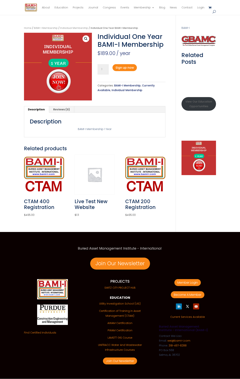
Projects (78, 7)
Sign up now (125, 67)
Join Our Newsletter (120, 263)
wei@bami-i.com (178, 341)
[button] (85, 38)
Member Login (187, 282)
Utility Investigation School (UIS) (120, 303)
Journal (93, 7)
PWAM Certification (120, 330)
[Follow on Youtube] (196, 306)
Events (125, 7)
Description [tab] (36, 109)
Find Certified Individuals (40, 332)
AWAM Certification (119, 323)
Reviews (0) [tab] (61, 109)
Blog (162, 7)
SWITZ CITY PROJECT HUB (120, 288)
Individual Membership (74, 28)
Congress (109, 7)
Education (61, 7)
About (46, 7)
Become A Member (187, 295)
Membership (142, 7)
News (173, 7)
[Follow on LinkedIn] (179, 306)
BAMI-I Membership (46, 28)
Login (200, 7)
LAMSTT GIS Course (120, 338)
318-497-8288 (178, 345)
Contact (187, 7)
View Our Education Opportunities (198, 104)
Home (28, 28)
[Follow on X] (187, 306)
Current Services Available (187, 317)
